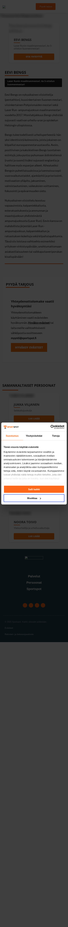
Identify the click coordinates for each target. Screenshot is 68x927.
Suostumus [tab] (12, 435)
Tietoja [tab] (56, 435)
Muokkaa (32, 498)
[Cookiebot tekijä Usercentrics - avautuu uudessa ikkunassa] (50, 427)
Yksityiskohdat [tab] (34, 435)
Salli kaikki (34, 489)
